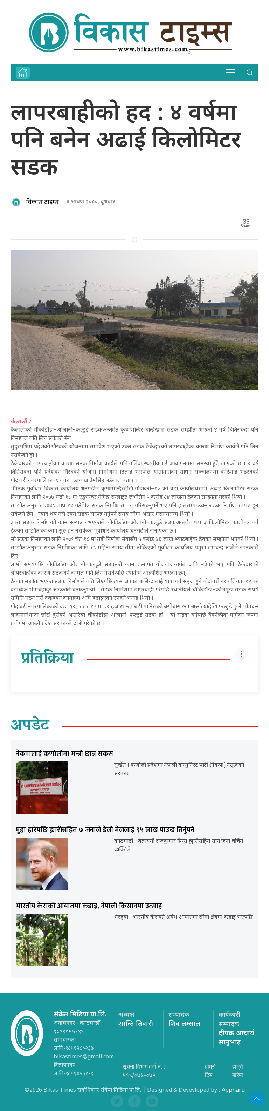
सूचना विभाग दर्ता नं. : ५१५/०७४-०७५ (144, 1070)
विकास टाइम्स (42, 202)
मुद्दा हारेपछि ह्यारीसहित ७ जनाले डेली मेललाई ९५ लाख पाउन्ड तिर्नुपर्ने (105, 830)
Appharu (233, 1090)
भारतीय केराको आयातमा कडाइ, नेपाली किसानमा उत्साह (89, 906)
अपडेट (30, 726)
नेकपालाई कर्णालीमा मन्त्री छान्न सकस (64, 754)
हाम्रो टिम (210, 1070)
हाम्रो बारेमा (237, 1070)
